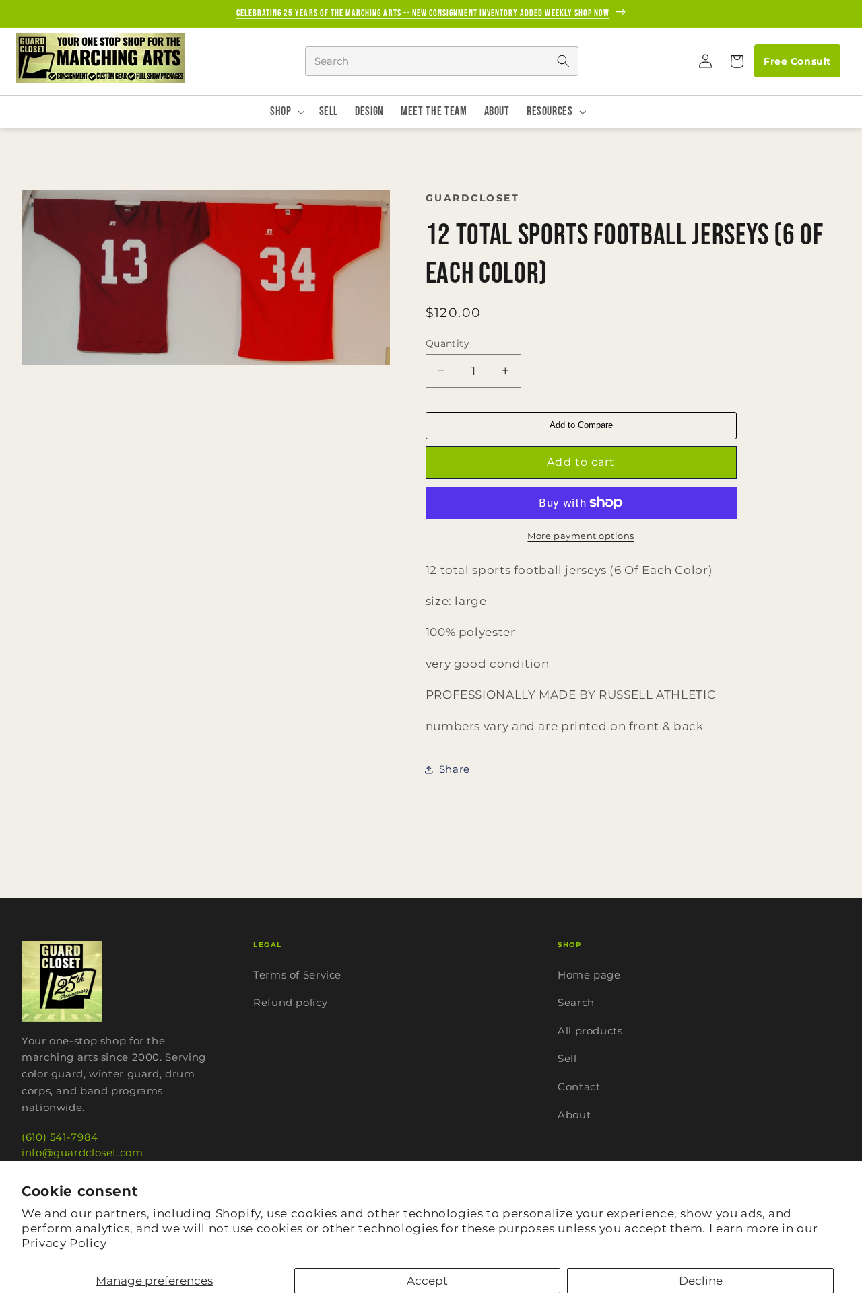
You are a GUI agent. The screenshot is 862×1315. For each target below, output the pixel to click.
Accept (427, 1280)
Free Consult (797, 61)
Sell (567, 1058)
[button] (736, 61)
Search (576, 1002)
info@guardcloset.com (82, 1152)
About (574, 1114)
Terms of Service (297, 974)
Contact (579, 1086)
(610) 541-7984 (60, 1137)
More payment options (580, 536)
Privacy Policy (64, 1243)
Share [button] (454, 769)
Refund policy (290, 1002)
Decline (701, 1280)
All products (590, 1030)
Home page (589, 974)
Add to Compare (581, 425)
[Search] (564, 61)
